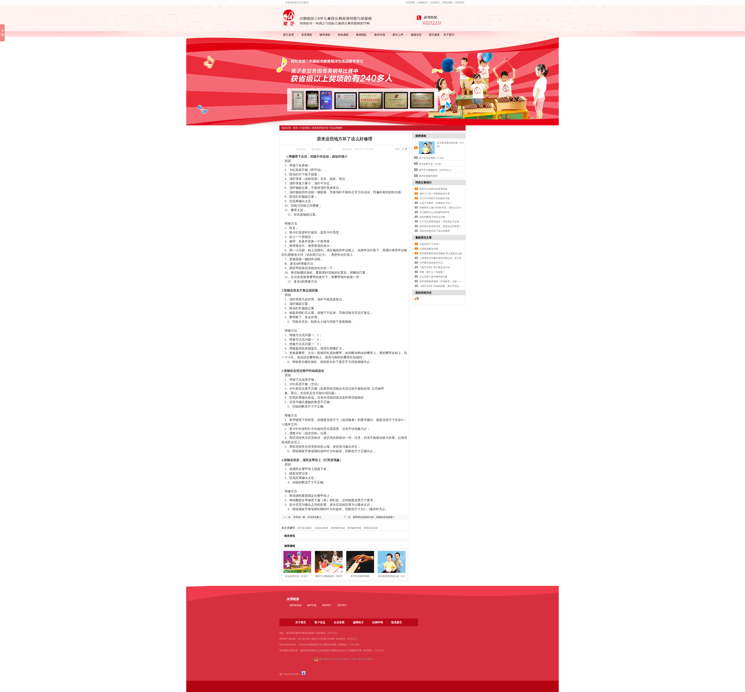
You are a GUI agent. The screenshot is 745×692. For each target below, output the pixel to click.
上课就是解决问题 (428, 248)
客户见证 (319, 622)
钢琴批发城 (295, 605)
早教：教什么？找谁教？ (432, 272)
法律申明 (377, 622)
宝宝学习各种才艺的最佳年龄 (434, 198)
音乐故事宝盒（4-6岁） (297, 576)
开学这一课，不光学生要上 (307, 517)
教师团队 (361, 34)
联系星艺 (460, 2)
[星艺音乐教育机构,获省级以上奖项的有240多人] (372, 81)
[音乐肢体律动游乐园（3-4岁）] (391, 562)
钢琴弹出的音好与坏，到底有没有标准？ (374, 517)
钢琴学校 (311, 605)
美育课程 (306, 34)
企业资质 (339, 622)
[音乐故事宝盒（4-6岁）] (297, 562)
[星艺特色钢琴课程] (360, 562)
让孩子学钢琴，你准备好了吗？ (435, 203)
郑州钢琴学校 (354, 528)
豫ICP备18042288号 (289, 674)
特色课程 (343, 34)
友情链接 (293, 599)
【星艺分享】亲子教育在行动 (434, 267)
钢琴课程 (325, 34)
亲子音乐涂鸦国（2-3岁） (432, 158)
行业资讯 (304, 128)
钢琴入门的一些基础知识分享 (434, 193)
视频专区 (416, 34)
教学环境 (379, 34)
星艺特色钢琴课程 (360, 576)
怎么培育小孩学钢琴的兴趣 (433, 276)
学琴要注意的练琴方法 (431, 262)
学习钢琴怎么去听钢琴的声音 (434, 212)
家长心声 (397, 34)
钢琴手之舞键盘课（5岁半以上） (436, 170)
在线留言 (435, 2)
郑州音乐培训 (371, 528)
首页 (295, 128)
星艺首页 (288, 34)
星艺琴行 (342, 605)
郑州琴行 (327, 605)
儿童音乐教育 (321, 528)
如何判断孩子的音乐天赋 (432, 217)
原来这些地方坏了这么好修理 (327, 128)
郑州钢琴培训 (338, 528)
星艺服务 (434, 34)
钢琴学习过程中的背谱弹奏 (433, 189)
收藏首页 (422, 2)
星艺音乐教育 (305, 528)
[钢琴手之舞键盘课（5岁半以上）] (328, 562)
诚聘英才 (358, 622)
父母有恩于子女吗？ (429, 244)
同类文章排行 (423, 182)
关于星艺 (449, 34)
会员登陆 (410, 2)
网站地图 (447, 2)
